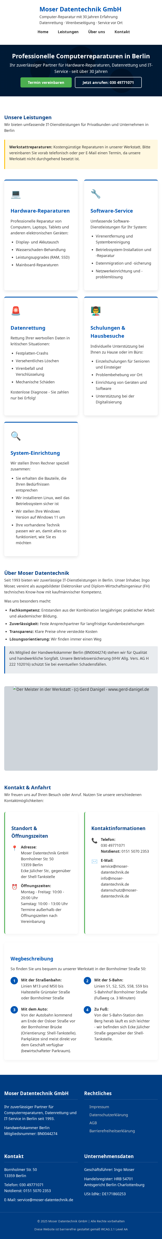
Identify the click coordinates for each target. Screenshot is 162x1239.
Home (43, 31)
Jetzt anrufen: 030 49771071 (108, 82)
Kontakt (122, 31)
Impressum (99, 1106)
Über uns (96, 31)
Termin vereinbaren (46, 82)
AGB (93, 1122)
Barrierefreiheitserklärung (112, 1130)
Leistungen (68, 31)
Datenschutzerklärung (108, 1114)
